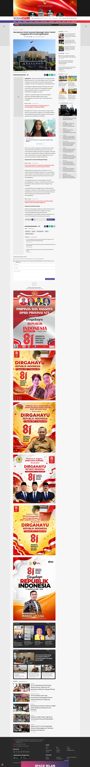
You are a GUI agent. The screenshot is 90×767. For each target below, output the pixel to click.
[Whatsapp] (19, 752)
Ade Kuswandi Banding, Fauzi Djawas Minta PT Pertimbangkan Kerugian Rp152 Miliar (37, 106)
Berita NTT (27, 231)
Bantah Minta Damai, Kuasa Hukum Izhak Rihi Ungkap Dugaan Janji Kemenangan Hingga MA (39, 201)
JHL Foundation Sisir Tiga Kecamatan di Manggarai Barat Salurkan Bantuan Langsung (41, 697)
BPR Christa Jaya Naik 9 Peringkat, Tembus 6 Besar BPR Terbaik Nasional (18, 644)
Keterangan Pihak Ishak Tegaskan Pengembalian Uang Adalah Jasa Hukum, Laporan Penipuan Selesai (39, 166)
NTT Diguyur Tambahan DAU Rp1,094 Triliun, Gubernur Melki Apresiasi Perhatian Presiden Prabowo (69, 125)
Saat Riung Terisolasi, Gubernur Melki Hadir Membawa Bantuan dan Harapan (40, 245)
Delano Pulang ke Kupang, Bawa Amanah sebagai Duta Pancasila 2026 (69, 144)
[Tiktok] (28, 752)
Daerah (33, 231)
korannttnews (27, 36)
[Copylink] (54, 75)
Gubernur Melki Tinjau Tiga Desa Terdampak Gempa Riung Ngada (36, 24)
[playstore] (24, 758)
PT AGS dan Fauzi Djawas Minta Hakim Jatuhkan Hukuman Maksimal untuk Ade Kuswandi (69, 170)
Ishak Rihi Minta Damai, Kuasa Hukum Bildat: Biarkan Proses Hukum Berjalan (47, 675)
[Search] (32, 18)
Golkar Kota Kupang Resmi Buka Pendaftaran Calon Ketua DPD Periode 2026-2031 (63, 98)
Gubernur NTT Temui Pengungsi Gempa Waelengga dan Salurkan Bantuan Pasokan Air (42, 728)
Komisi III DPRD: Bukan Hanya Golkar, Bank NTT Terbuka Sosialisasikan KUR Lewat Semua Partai (49, 644)
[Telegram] (52, 75)
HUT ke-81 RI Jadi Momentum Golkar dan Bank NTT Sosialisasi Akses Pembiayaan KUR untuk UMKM (69, 177)
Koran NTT (15, 29)
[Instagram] (24, 752)
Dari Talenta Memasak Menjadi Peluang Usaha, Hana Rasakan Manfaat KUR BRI (28, 644)
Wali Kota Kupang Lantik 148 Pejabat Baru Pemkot (69, 119)
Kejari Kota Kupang (29, 233)
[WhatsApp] (50, 75)
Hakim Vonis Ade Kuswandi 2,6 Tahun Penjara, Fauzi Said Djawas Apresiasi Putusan (69, 151)
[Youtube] (26, 752)
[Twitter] (47, 75)
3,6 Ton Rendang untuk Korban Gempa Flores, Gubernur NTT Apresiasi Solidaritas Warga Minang (40, 240)
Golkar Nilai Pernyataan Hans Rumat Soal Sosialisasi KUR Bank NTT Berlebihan (39, 644)
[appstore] (16, 758)
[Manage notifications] (2, 765)
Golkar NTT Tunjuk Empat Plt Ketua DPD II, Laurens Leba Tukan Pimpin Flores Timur (63, 85)
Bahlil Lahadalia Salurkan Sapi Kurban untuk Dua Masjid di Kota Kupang (72, 98)
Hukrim (21, 29)
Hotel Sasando (40, 231)
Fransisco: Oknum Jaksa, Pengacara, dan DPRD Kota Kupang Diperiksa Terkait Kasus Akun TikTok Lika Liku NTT (69, 139)
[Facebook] (45, 75)
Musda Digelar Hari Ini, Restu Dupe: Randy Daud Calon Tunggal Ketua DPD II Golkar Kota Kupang (72, 86)
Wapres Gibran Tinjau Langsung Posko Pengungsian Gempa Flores (69, 131)
